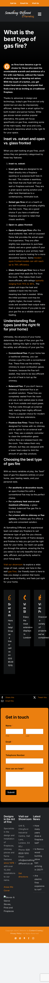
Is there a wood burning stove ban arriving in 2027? (39, 859)
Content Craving (35, 931)
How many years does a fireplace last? (39, 834)
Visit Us (35, 3)
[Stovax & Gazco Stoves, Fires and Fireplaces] (10, 897)
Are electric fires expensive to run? (39, 882)
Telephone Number (15, 755)
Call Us (13, 3)
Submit (11, 792)
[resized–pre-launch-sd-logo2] (19, 11)
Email (9, 742)
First (7, 736)
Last (27, 736)
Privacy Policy (15, 933)
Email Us (24, 3)
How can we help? (15, 768)
